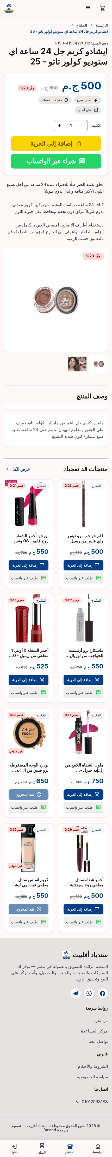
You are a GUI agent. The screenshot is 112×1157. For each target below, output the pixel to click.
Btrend (49, 1130)
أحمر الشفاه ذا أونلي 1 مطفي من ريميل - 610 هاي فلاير (28, 655)
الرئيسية (101, 25)
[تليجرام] (75, 993)
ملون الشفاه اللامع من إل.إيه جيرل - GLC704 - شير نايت (84, 770)
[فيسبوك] (102, 993)
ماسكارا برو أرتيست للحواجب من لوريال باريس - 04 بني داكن (85, 655)
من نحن (101, 1020)
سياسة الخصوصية (92, 1076)
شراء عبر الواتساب (56, 161)
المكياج (81, 25)
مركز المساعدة (94, 1031)
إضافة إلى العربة (83, 565)
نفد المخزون (28, 794)
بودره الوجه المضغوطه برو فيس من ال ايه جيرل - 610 (29, 770)
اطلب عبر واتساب (83, 578)
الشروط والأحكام (93, 1066)
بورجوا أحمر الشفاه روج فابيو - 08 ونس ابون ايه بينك (31, 541)
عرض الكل (17, 469)
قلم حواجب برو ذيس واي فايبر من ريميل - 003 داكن (85, 541)
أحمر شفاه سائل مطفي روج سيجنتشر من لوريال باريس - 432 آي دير (85, 887)
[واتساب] (89, 993)
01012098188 (95, 1101)
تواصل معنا (98, 1041)
